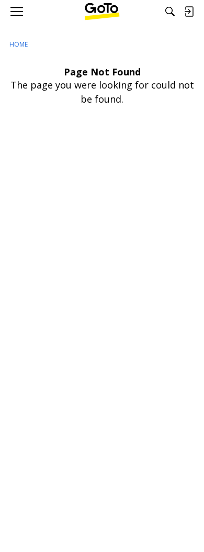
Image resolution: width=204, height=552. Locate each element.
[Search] (170, 11)
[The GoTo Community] (102, 11)
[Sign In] (188, 11)
